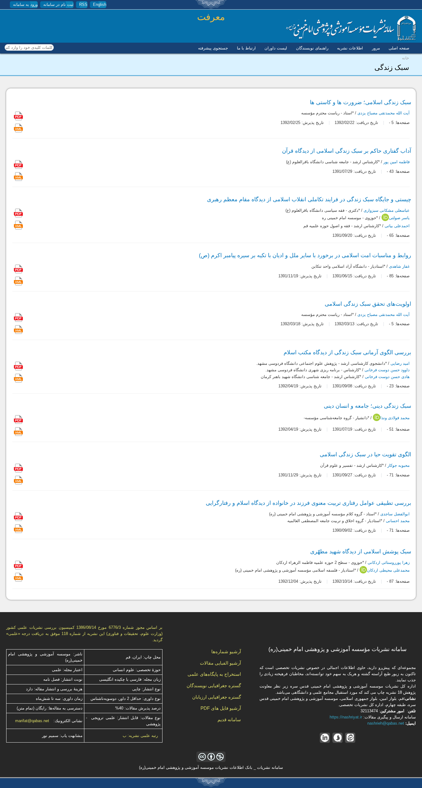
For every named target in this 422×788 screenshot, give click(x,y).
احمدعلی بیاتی (397, 226)
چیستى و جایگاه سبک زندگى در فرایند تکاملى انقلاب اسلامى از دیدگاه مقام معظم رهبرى (309, 199)
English (99, 4)
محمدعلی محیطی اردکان (388, 570)
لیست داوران (275, 48)
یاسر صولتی (399, 218)
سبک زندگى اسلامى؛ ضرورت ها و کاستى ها (360, 102)
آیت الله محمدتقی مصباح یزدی (383, 113)
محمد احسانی (398, 520)
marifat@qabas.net (32, 720)
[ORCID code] (385, 219)
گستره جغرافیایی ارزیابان (216, 697)
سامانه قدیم (229, 719)
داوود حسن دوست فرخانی (387, 370)
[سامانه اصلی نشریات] (351, 39)
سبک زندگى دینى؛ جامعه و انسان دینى (367, 406)
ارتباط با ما (246, 48)
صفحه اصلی (399, 48)
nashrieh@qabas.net (385, 723)
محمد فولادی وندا (395, 418)
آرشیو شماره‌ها (226, 651)
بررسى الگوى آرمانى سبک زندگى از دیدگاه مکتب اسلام (347, 352)
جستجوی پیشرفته (213, 48)
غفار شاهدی (399, 266)
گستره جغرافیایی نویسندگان (214, 685)
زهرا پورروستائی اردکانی (389, 562)
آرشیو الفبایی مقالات (220, 663)
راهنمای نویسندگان (312, 48)
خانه (405, 58)
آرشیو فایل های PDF (220, 708)
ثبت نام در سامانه (58, 4)
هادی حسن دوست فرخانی (387, 376)
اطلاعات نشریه (350, 48)
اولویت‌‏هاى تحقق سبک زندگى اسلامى (368, 304)
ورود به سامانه (25, 4)
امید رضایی (400, 363)
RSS (83, 4)
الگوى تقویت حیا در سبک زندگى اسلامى (365, 454)
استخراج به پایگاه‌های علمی (214, 674)
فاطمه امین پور (396, 162)
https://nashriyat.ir (346, 717)
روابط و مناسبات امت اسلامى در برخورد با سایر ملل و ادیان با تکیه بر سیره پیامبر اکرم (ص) (305, 255)
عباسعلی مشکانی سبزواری (387, 210)
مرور (376, 48)
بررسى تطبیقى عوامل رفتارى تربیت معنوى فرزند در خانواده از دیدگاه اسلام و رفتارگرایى (308, 503)
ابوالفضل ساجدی (395, 514)
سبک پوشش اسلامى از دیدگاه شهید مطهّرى (360, 551)
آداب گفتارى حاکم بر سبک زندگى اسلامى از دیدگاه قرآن (346, 151)
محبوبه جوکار (398, 465)
